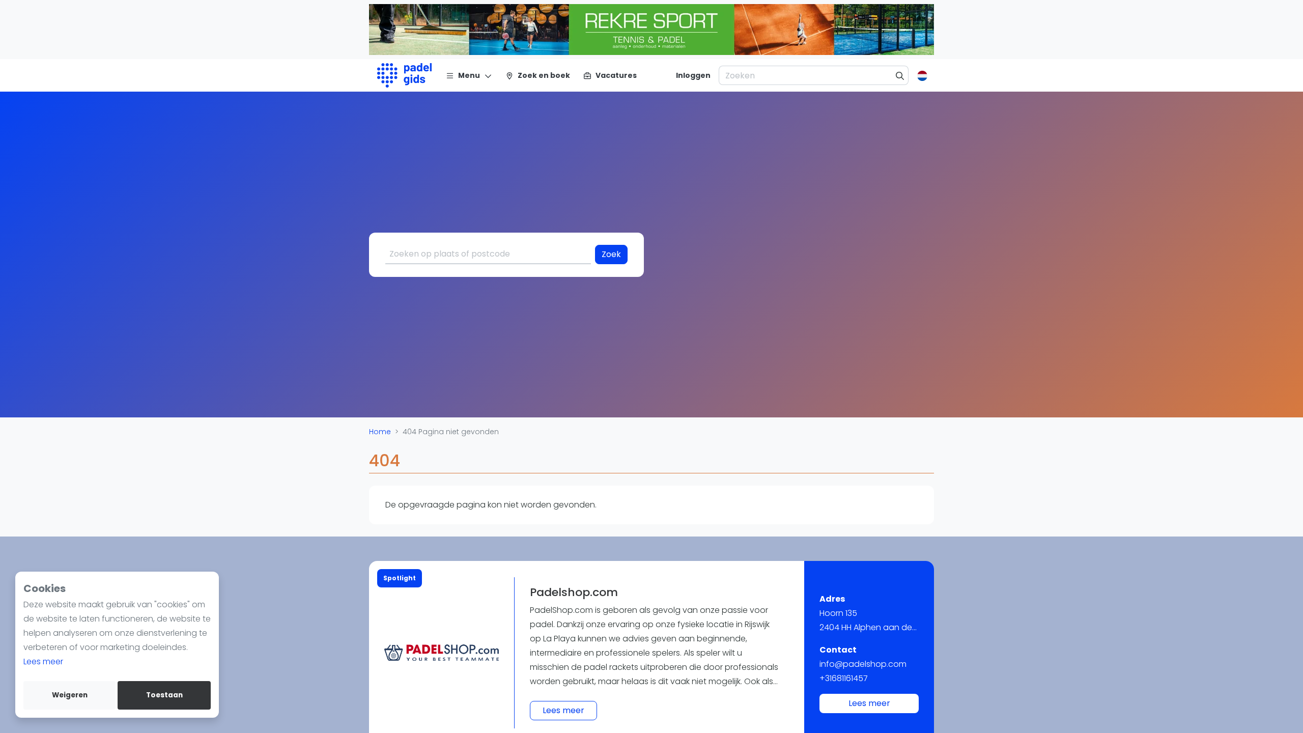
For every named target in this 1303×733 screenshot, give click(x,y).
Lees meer (43, 661)
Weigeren (70, 695)
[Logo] (404, 75)
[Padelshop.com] (441, 653)
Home (380, 432)
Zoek (611, 254)
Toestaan (164, 695)
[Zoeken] (900, 75)
